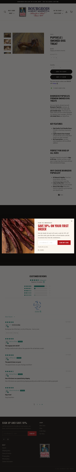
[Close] (71, 221)
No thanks (41, 250)
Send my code (64, 243)
